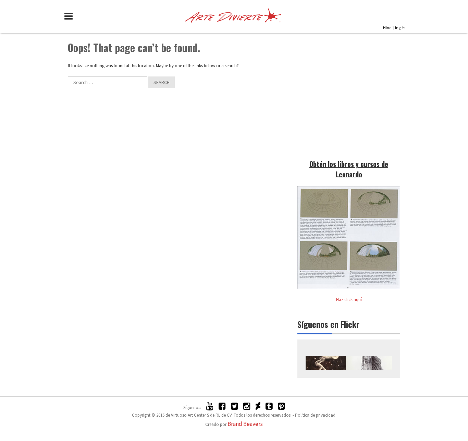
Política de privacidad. (315, 415)
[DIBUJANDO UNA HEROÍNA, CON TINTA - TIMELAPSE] (369, 363)
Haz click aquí (349, 299)
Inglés (400, 27)
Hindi (388, 27)
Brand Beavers (245, 424)
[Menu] (70, 16)
